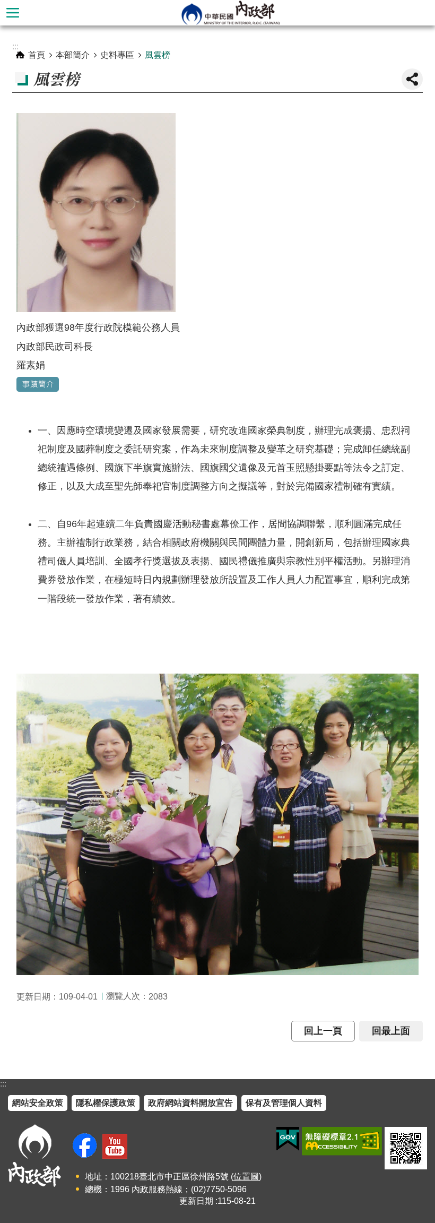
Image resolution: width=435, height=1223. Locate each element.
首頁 (36, 54)
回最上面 (391, 1031)
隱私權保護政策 (105, 1102)
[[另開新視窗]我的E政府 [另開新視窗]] (287, 1139)
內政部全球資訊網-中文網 (230, 12)
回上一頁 (323, 1031)
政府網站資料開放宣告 (190, 1102)
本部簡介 (73, 54)
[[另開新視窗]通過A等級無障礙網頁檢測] (342, 1141)
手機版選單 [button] (12, 12)
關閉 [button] (412, 79)
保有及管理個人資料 (284, 1102)
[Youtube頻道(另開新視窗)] (114, 1146)
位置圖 (246, 1176)
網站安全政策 (37, 1102)
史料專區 (117, 54)
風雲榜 (157, 54)
